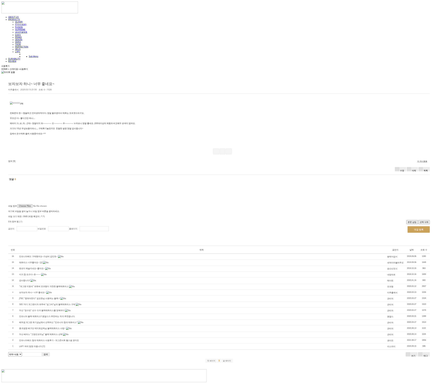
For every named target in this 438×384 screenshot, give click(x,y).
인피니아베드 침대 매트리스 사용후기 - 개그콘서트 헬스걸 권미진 (49, 340)
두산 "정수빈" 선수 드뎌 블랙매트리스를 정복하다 (42, 310)
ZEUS (18, 49)
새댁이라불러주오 (395, 262)
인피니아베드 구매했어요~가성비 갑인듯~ (38, 256)
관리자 (390, 298)
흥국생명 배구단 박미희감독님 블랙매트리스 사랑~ (42, 328)
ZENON (18, 40)
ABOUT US (13, 17)
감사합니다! (24, 280)
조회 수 (424, 249)
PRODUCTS (14, 19)
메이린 (390, 280)
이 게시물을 (422, 161)
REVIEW (12, 61)
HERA (18, 42)
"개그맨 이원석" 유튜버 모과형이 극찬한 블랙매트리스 (44, 286)
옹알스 (390, 316)
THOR (18, 44)
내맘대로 (391, 274)
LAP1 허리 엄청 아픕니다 (30, 346)
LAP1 (17, 51)
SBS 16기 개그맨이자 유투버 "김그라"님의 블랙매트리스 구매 (47, 304)
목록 (426, 170)
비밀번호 (42, 228)
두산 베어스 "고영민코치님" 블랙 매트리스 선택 (40, 334)
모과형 (390, 286)
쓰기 (413, 355)
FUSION (19, 27)
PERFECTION (21, 47)
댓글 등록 (418, 229)
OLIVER (19, 22)
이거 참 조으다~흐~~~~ (30, 274)
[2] (41, 262)
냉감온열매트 (21, 32)
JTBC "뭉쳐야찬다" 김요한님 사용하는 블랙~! (39, 298)
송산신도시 (392, 268)
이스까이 (391, 346)
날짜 (412, 249)
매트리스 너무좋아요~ (29, 262)
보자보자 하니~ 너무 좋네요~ (31, 83)
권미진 (390, 340)
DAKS (18, 35)
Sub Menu (33, 56)
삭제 (414, 170)
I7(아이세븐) (20, 24)
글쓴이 (11, 228)
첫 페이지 (211, 361)
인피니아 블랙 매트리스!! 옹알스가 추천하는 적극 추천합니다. (47, 316)
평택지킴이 (392, 256)
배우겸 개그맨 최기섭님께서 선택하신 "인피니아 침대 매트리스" (48, 322)
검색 (46, 354)
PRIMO (18, 37)
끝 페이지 (227, 361)
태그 (425, 355)
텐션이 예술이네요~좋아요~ (32, 268)
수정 (402, 170)
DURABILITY (14, 59)
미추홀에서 (392, 292)
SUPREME (20, 29)
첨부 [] (11, 161)
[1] (43, 346)
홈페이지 (73, 228)
